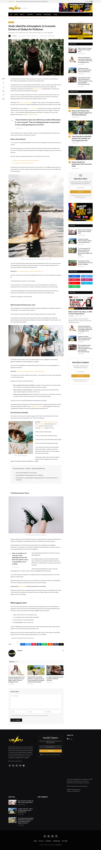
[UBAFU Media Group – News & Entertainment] (18, 7)
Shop (55, 14)
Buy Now (64, 841)
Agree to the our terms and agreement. (51, 754)
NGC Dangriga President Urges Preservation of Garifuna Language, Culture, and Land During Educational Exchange (85, 81)
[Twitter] (3, 87)
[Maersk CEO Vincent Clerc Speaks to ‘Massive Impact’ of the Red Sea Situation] (80, 102)
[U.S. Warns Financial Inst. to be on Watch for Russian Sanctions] (55, 670)
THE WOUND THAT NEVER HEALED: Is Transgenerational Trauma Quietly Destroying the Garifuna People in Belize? (36, 679)
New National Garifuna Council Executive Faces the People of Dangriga (85, 262)
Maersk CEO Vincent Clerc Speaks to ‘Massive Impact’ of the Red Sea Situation (82, 113)
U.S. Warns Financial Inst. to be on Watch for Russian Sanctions (55, 678)
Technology (47, 14)
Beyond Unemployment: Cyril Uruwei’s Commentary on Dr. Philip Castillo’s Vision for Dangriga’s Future (33, 1)
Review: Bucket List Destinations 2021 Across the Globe (82, 164)
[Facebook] (3, 83)
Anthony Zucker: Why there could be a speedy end (26, 160)
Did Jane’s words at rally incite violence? (23, 163)
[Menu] (11, 14)
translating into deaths (32, 114)
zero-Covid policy (32, 108)
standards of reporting (36, 406)
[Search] (90, 14)
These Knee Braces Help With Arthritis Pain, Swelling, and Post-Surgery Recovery (81, 138)
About (22, 14)
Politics (41, 841)
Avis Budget (41, 424)
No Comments (43, 36)
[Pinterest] (3, 94)
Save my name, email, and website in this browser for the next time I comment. (30, 715)
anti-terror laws (37, 88)
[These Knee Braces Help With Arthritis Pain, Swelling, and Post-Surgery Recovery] (80, 127)
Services (38, 14)
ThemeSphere (58, 844)
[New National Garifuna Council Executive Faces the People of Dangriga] (72, 263)
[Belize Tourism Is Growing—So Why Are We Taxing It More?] (72, 50)
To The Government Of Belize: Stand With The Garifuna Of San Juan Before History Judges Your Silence (85, 252)
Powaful (14, 36)
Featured (71, 308)
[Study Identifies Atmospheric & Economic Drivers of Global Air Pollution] (36, 57)
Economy (30, 14)
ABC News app (22, 586)
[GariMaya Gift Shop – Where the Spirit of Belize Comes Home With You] (72, 70)
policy (54, 754)
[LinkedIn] (3, 91)
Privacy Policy (78, 197)
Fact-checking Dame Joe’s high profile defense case (30, 271)
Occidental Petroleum (52, 422)
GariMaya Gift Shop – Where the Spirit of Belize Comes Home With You (85, 70)
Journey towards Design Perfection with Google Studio (30, 371)
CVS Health (43, 422)
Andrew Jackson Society (25, 102)
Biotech (71, 133)
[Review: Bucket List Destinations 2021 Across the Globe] (80, 153)
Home (16, 14)
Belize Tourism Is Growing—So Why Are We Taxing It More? (85, 50)
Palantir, (43, 428)
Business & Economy (74, 107)
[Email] (3, 98)
